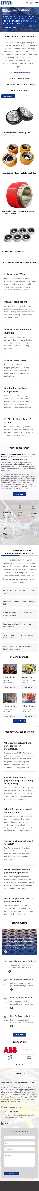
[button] (16, 1064)
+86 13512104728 (12, 1111)
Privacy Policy (21, 1187)
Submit (11, 1174)
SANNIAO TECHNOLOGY (20, 1189)
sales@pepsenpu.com (14, 1107)
